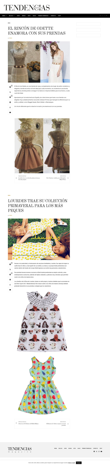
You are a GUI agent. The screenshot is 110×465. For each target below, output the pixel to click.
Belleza (11, 15)
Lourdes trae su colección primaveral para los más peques (37, 206)
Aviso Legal (71, 462)
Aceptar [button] (79, 462)
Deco (29, 15)
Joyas (18, 15)
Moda (3, 15)
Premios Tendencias (43, 15)
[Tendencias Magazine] (27, 6)
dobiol (10, 38)
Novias (23, 15)
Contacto (53, 15)
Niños (9, 195)
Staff (59, 15)
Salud (34, 15)
